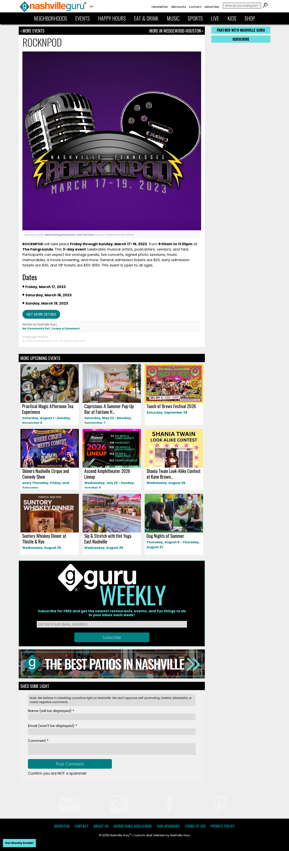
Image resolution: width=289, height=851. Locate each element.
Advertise (211, 7)
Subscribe (240, 39)
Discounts (178, 7)
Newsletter (159, 7)
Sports (195, 18)
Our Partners (85, 234)
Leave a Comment (66, 328)
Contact (195, 7)
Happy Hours (112, 18)
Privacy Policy (223, 826)
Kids (231, 18)
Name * (51, 710)
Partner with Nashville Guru (241, 30)
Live (215, 18)
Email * (52, 725)
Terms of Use (195, 826)
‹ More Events (32, 31)
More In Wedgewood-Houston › (176, 31)
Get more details (41, 314)
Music (173, 18)
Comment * (38, 740)
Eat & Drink (146, 18)
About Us (101, 826)
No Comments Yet (36, 328)
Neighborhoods (50, 18)
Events (82, 18)
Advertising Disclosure (60, 234)
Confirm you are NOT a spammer (57, 773)
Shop (250, 18)
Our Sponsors (168, 826)
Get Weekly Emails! (19, 843)
